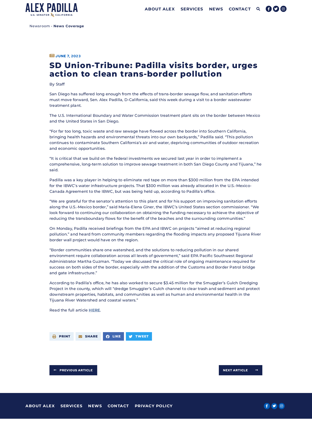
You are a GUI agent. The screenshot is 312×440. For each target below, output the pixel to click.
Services (192, 8)
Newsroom (40, 26)
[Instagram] (283, 9)
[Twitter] (276, 9)
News (216, 8)
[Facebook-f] (269, 9)
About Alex (160, 8)
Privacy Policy (154, 406)
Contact (240, 8)
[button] (258, 9)
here (94, 310)
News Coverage (68, 26)
